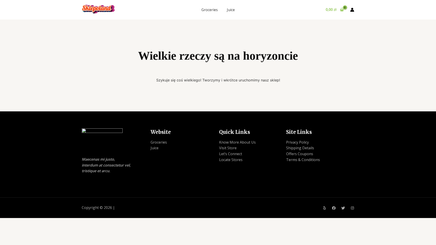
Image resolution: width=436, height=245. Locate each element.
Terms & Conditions (303, 159)
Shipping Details (300, 147)
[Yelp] (324, 208)
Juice (231, 9)
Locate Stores (231, 159)
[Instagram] (352, 208)
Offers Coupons (299, 153)
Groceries (209, 9)
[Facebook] (334, 208)
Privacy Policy (297, 142)
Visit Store (228, 147)
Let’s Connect (230, 153)
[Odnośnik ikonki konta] (352, 10)
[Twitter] (343, 208)
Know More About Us (237, 142)
